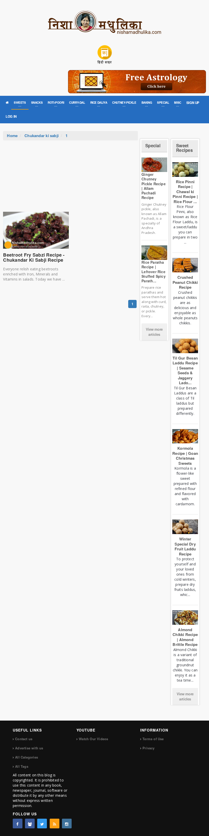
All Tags (21, 766)
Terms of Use (153, 738)
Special (153, 145)
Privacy (148, 748)
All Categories (26, 757)
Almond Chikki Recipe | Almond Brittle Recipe (185, 637)
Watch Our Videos (93, 738)
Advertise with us (29, 748)
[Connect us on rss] (54, 823)
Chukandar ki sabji (41, 135)
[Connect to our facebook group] (30, 823)
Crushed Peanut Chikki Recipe (185, 282)
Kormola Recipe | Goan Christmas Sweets (185, 455)
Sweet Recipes (184, 147)
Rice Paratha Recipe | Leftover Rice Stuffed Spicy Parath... (153, 271)
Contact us (23, 738)
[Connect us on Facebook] (17, 823)
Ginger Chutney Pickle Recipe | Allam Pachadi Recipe (153, 186)
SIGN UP (192, 102)
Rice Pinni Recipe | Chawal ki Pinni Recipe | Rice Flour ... (185, 191)
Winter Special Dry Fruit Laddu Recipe (185, 546)
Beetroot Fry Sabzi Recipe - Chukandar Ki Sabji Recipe (33, 257)
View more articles (154, 332)
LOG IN (11, 116)
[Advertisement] (70, 178)
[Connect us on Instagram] (67, 823)
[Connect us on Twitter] (42, 823)
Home (12, 135)
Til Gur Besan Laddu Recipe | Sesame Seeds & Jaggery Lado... (185, 370)
